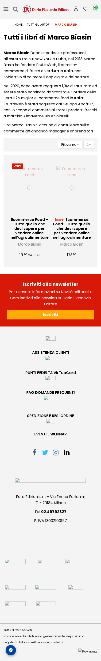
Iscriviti (50, 314)
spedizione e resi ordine (50, 415)
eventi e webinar (50, 434)
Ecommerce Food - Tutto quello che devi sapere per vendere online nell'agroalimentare (30, 228)
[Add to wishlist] (25, 213)
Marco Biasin (29, 244)
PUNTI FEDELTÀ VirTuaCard (50, 372)
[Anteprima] (33, 213)
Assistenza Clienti (50, 352)
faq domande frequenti (50, 392)
